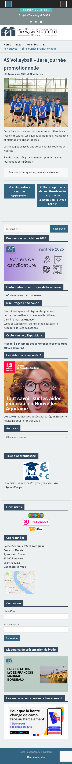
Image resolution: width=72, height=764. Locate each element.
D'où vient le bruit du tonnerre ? (23, 295)
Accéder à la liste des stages (21, 328)
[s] (31, 21)
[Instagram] (36, 21)
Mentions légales (36, 757)
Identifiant (10, 611)
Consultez (10, 416)
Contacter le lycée (15, 566)
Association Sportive (23, 172)
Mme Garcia (36, 73)
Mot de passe (11, 624)
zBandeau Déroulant (48, 172)
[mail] (41, 21)
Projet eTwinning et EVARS (34, 15)
